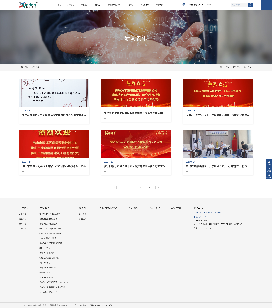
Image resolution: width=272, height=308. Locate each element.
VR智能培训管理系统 (47, 238)
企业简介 (22, 214)
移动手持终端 (44, 248)
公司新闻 (24, 67)
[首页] (113, 187)
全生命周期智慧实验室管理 (50, 229)
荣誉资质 (22, 229)
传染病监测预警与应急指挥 (50, 234)
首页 (59, 5)
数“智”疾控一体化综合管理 (50, 214)
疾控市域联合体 (114, 5)
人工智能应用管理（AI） (49, 292)
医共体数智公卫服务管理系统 (51, 243)
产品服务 (84, 5)
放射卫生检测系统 (46, 253)
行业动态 (35, 67)
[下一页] (154, 187)
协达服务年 (144, 5)
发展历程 (22, 219)
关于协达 (70, 5)
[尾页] (158, 187)
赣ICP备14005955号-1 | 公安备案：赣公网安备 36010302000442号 (86, 305)
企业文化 (22, 224)
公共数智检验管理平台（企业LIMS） (54, 282)
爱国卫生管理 (44, 263)
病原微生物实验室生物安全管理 (52, 287)
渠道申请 (159, 5)
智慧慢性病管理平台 (47, 268)
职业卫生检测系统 (46, 277)
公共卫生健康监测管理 (48, 219)
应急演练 (130, 5)
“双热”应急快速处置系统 (49, 258)
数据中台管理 (44, 273)
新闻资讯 (98, 5)
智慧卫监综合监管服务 (48, 224)
